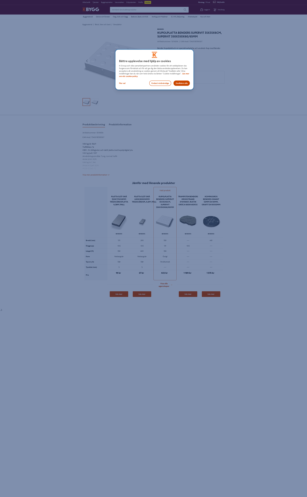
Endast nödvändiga (160, 83)
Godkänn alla (182, 83)
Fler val (122, 83)
